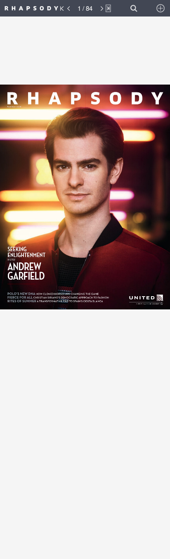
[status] (85, 8)
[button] (40, 8)
